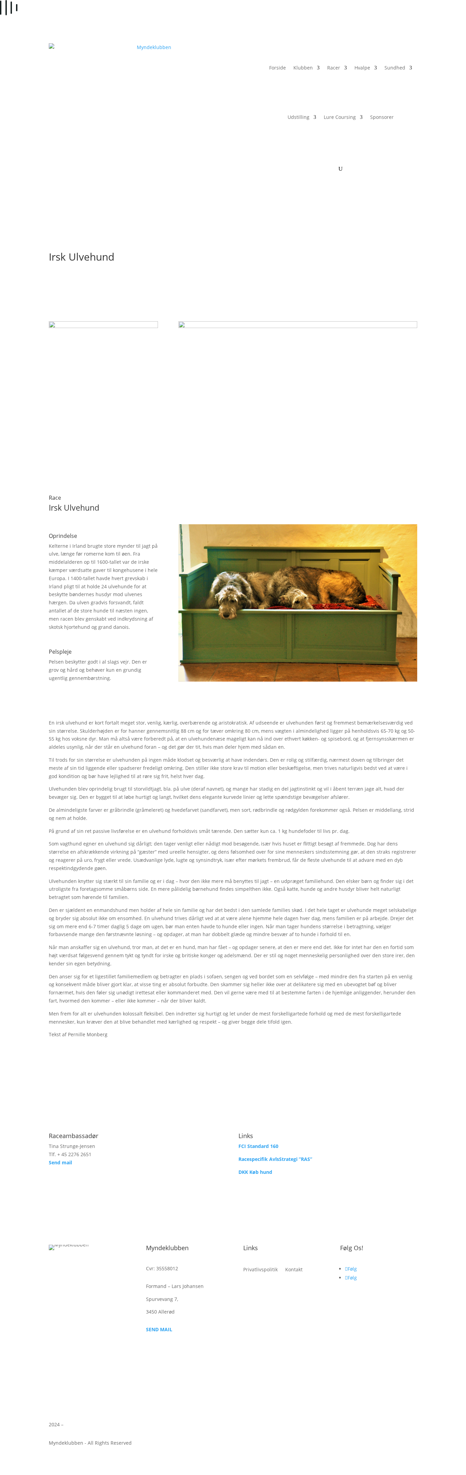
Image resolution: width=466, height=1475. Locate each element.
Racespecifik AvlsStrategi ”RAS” (275, 1159)
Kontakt (294, 1270)
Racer (333, 67)
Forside (277, 67)
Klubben (303, 67)
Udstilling (298, 117)
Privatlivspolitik (260, 1270)
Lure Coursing (340, 117)
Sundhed (394, 67)
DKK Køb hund (255, 1172)
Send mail (60, 1162)
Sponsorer (382, 117)
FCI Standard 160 (258, 1146)
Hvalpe (362, 67)
